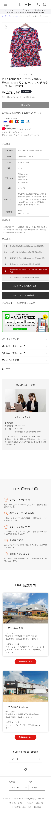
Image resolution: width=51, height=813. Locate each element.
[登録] (39, 759)
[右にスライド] (32, 74)
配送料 (9, 97)
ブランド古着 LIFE (15, 799)
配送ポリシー (40, 803)
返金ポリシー (43, 799)
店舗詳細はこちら (25, 661)
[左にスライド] (20, 74)
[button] (5, 4)
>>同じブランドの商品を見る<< (25, 286)
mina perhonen (13, 16)
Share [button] (7, 368)
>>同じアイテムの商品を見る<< (25, 295)
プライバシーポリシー (16, 803)
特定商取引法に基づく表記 (21, 807)
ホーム (4, 16)
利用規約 (30, 803)
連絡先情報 (38, 807)
